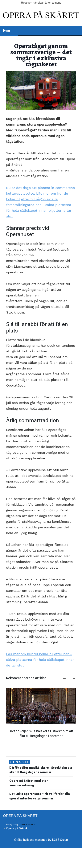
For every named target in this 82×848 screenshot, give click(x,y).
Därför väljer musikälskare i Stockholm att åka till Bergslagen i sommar (41, 733)
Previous (62, 676)
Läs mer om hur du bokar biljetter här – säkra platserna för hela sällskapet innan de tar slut (40, 659)
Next (72, 676)
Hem (6, 30)
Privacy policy (12, 824)
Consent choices (27, 824)
